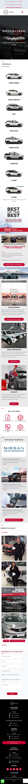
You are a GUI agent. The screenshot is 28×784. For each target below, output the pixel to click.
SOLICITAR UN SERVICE (20, 430)
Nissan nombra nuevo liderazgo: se (12, 459)
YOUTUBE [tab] (4, 645)
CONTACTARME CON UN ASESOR (8, 431)
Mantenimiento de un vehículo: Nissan (12, 510)
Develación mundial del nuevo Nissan (12, 484)
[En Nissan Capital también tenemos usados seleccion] (14, 625)
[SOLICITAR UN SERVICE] (20, 427)
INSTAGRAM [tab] (4, 532)
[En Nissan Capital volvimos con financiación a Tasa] (14, 548)
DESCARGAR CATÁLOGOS (7, 420)
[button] (22, 12)
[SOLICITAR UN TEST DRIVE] (20, 417)
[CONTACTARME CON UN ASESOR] (8, 427)
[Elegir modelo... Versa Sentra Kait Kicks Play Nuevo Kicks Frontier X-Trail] (12, 671)
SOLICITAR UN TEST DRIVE (20, 420)
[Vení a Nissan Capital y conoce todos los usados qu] (14, 574)
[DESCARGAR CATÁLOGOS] (8, 417)
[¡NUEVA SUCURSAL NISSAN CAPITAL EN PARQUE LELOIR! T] (14, 600)
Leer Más (4, 464)
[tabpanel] (14, 589)
